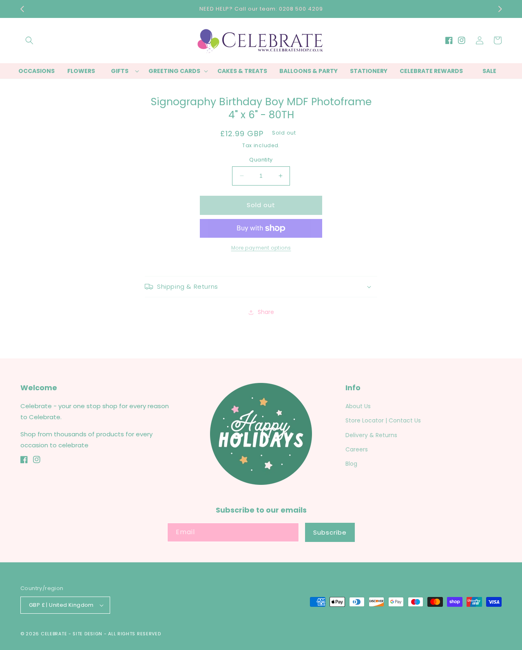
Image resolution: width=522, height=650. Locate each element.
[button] (29, 40)
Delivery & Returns (371, 435)
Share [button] (266, 312)
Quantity (260, 160)
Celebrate (54, 633)
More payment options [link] (261, 247)
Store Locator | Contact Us (383, 420)
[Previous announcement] (22, 9)
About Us (358, 406)
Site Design (87, 633)
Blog (351, 464)
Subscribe (330, 532)
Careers (356, 449)
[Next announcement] (500, 9)
